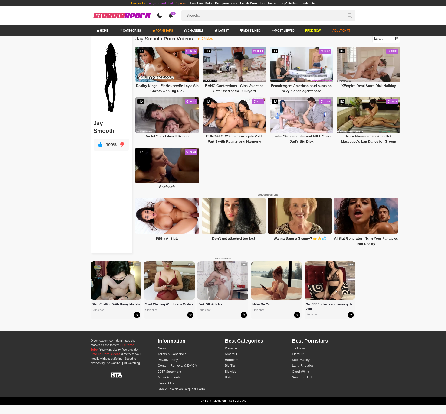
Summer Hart (302, 377)
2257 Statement (169, 371)
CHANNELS (195, 30)
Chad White (300, 371)
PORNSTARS (164, 30)
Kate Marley (301, 360)
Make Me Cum (262, 304)
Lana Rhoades (303, 365)
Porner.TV (138, 3)
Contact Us (166, 383)
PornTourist (268, 3)
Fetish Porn (248, 3)
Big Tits (230, 365)
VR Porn (205, 400)
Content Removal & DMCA (177, 365)
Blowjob (230, 371)
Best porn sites (226, 3)
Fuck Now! (313, 30)
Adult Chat (341, 30)
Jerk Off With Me (210, 304)
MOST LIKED (251, 30)
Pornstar (231, 348)
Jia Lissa (298, 348)
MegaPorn (220, 400)
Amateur (231, 354)
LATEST (223, 30)
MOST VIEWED (285, 30)
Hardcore (232, 360)
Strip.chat (98, 310)
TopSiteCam (289, 3)
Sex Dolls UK (237, 400)
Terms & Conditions (172, 354)
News (162, 348)
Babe (229, 377)
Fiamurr (298, 354)
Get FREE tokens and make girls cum (329, 306)
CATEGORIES (132, 30)
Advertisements (169, 377)
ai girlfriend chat (161, 3)
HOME (104, 30)
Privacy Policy (168, 360)
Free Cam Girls (201, 3)
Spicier (181, 3)
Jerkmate (308, 3)
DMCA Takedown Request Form (181, 389)
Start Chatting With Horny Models (116, 304)
